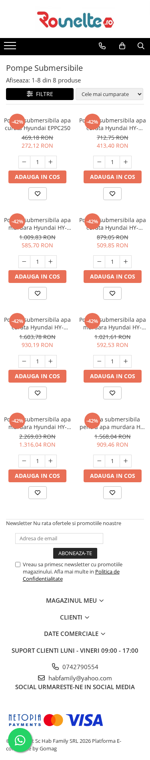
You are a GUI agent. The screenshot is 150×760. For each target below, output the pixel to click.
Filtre (43, 94)
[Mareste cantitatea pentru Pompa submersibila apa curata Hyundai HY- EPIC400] (126, 261)
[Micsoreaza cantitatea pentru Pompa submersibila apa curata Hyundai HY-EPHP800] (24, 361)
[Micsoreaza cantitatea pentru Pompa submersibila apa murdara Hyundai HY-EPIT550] (99, 361)
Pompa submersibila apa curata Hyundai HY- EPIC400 (112, 223)
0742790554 (79, 667)
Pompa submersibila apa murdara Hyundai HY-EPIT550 (112, 323)
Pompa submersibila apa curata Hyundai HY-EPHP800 (37, 323)
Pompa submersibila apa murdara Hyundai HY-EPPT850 (37, 223)
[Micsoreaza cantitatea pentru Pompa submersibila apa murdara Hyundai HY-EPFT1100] (24, 461)
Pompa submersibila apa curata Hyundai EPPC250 (37, 124)
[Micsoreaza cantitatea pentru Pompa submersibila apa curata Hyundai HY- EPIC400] (99, 261)
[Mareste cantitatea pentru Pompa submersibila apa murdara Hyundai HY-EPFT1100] (51, 461)
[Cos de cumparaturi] (122, 46)
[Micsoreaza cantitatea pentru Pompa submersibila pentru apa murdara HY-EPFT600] (99, 461)
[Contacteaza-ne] (102, 46)
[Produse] (11, 48)
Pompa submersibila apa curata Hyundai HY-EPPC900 (112, 124)
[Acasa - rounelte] (75, 19)
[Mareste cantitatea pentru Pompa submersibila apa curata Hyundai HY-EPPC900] (126, 162)
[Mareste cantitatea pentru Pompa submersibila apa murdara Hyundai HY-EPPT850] (51, 261)
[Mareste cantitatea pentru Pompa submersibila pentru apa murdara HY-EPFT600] (126, 461)
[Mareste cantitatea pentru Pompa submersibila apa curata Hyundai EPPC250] (51, 162)
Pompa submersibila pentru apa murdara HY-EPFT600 (113, 423)
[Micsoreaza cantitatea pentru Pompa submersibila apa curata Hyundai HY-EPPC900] (99, 162)
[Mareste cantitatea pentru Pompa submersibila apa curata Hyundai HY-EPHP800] (51, 361)
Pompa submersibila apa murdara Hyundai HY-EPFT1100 (37, 423)
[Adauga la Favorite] (37, 193)
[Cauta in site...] (141, 46)
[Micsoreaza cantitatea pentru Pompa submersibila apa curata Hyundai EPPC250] (24, 162)
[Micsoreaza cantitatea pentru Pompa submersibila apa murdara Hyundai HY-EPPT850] (24, 261)
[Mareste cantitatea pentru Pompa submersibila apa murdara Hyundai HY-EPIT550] (126, 361)
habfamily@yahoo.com (79, 678)
